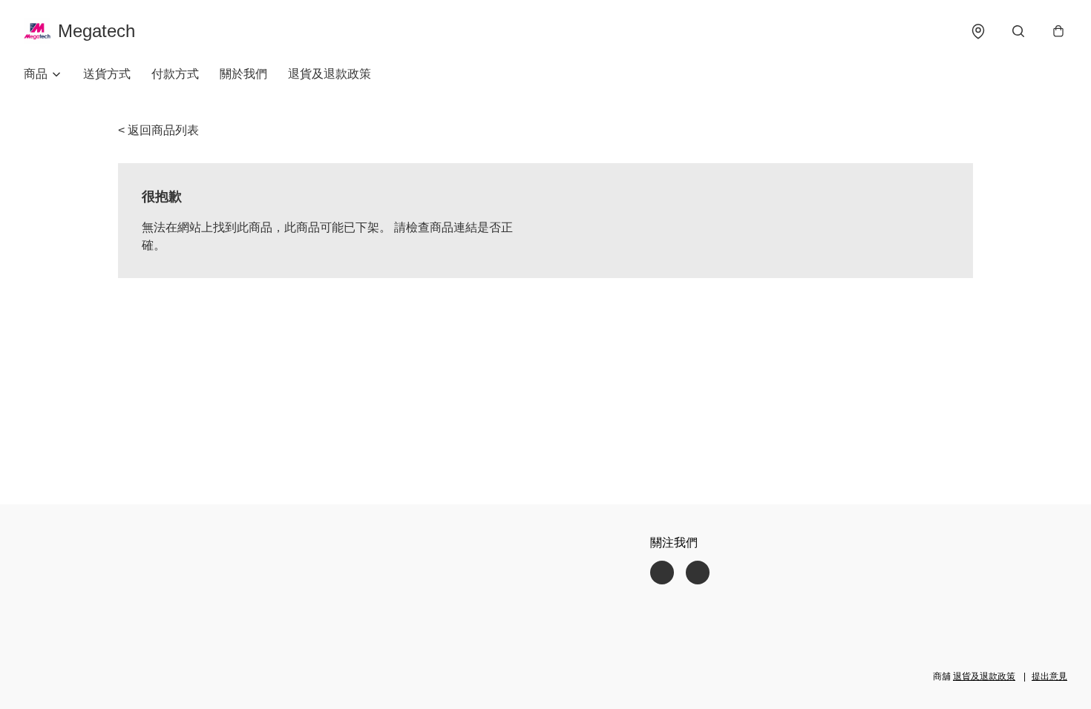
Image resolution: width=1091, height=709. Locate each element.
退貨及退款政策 (329, 73)
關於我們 (243, 73)
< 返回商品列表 (158, 130)
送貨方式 (107, 73)
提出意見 (1049, 676)
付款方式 (175, 73)
